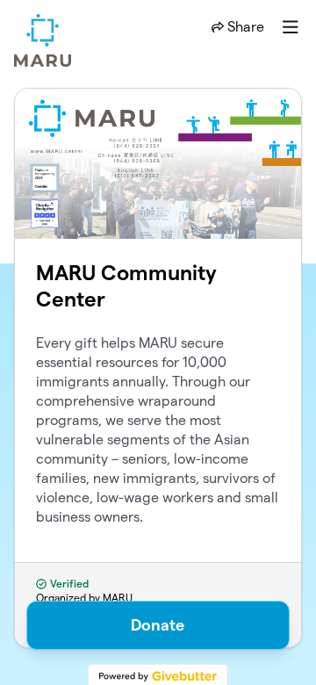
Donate (157, 624)
